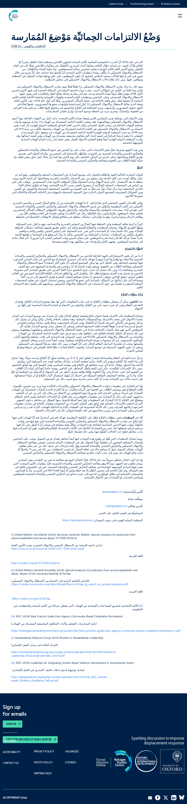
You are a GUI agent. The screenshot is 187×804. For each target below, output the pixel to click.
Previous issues (170, 4)
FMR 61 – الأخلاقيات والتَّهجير (28, 46)
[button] (182, 15)
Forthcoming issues (142, 4)
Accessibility (11, 752)
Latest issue (115, 4)
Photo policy (43, 762)
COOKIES (70, 762)
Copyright (10, 741)
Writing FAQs (42, 773)
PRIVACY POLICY (44, 751)
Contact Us (10, 763)
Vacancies (72, 751)
